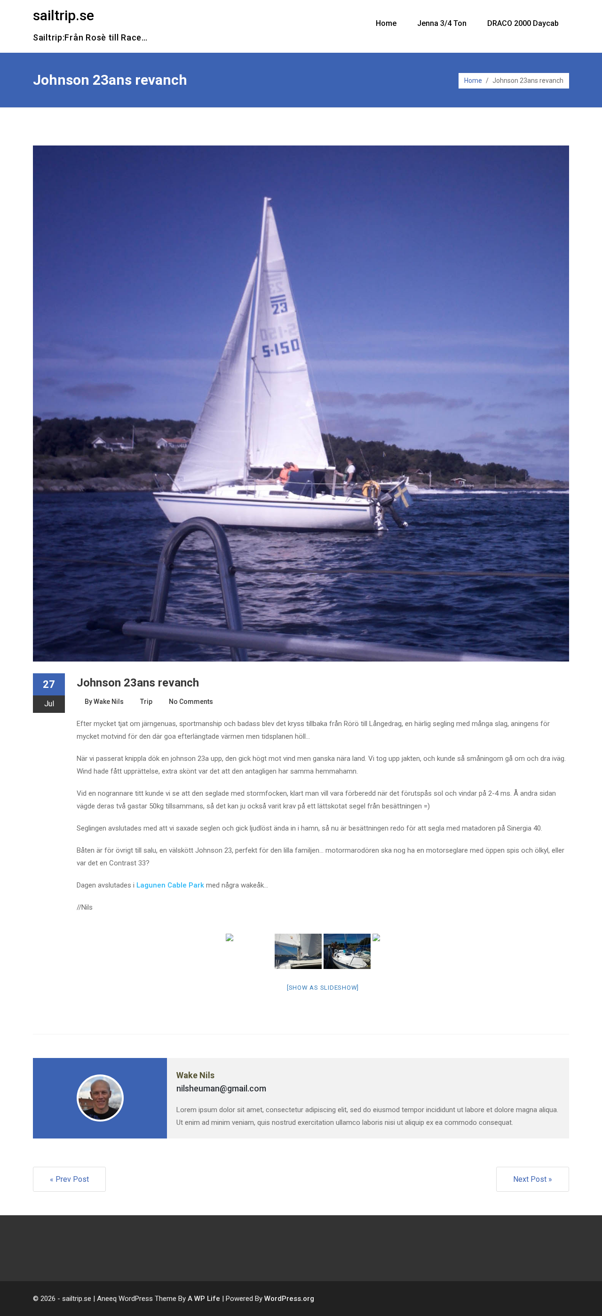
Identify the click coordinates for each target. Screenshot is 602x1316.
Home (386, 23)
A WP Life (204, 1298)
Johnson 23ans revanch (138, 682)
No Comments (191, 701)
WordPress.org (289, 1298)
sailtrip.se (63, 15)
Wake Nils (109, 701)
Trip (146, 701)
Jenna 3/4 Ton (442, 23)
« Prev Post (69, 1179)
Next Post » (532, 1179)
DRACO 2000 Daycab (523, 23)
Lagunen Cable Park (170, 885)
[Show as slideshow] (323, 987)
